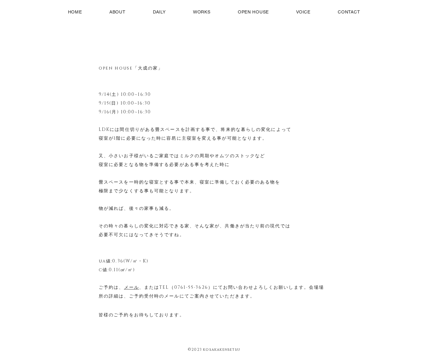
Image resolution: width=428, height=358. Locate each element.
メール (131, 287)
